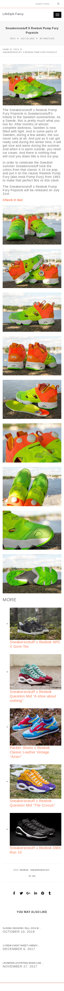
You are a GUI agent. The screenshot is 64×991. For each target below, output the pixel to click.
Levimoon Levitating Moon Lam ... (23, 963)
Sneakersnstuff (40, 870)
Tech (12, 38)
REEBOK (24, 870)
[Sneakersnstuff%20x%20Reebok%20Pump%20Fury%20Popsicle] (14, 893)
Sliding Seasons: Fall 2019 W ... (22, 928)
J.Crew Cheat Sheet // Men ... (21, 945)
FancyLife (48, 38)
